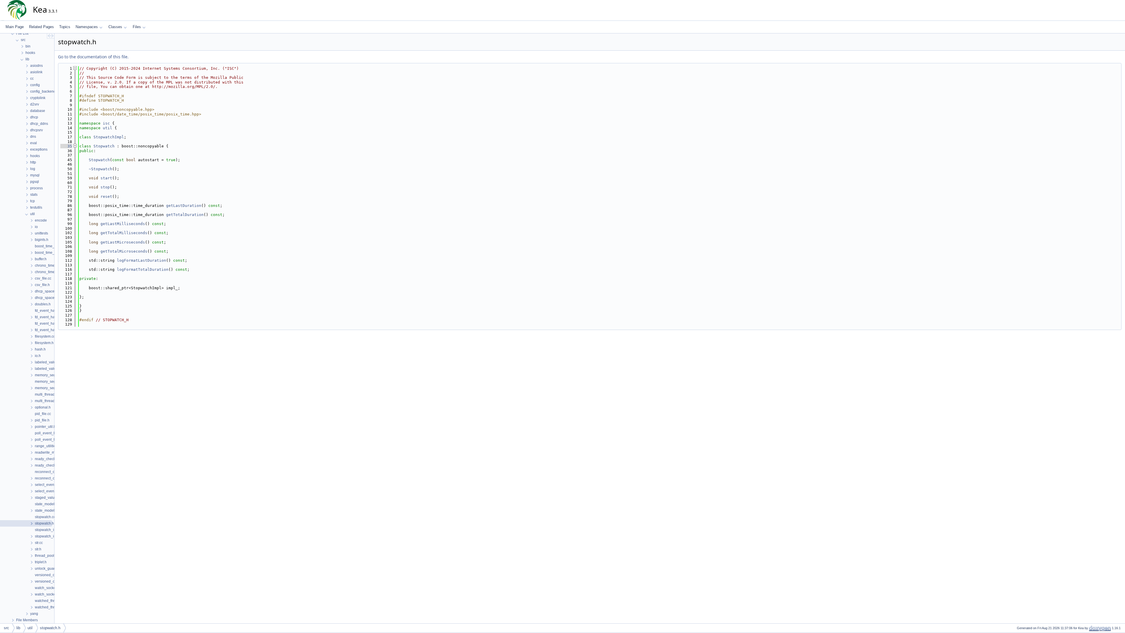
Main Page (15, 27)
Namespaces (87, 27)
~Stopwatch (100, 169)
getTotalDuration (185, 214)
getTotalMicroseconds (123, 251)
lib (18, 628)
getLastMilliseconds (122, 224)
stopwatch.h (50, 628)
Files (137, 27)
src (6, 628)
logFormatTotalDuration (142, 269)
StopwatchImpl (108, 137)
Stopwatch (104, 146)
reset (106, 196)
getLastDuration (183, 205)
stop (105, 187)
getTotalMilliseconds (123, 233)
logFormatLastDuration (141, 260)
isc (106, 123)
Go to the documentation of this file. (93, 56)
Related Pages (41, 27)
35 (66, 146)
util (107, 128)
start (106, 178)
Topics (64, 27)
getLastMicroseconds (122, 242)
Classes (115, 27)
